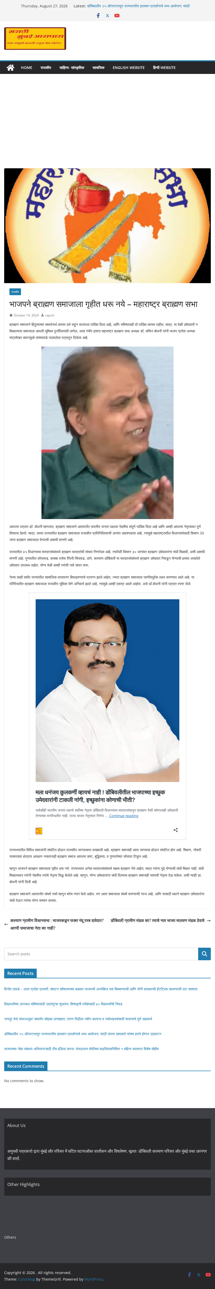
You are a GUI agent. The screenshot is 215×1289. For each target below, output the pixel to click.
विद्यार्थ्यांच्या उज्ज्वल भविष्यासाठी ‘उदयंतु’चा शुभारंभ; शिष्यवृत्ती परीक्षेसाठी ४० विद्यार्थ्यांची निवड (63, 1003)
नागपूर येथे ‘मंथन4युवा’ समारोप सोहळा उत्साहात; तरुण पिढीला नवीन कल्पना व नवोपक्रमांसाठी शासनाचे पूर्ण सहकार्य (78, 1018)
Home (26, 67)
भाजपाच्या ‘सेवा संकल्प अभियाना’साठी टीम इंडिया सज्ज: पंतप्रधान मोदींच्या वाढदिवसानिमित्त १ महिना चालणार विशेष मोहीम (81, 1048)
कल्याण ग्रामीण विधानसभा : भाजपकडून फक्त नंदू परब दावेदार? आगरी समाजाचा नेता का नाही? (57, 924)
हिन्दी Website (164, 67)
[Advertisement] (107, 129)
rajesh (49, 315)
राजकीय (46, 67)
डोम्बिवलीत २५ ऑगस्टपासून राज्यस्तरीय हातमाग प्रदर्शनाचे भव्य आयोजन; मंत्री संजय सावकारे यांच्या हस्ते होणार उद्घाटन (82, 1033)
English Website (129, 67)
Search (204, 954)
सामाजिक (98, 67)
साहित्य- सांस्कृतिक (72, 67)
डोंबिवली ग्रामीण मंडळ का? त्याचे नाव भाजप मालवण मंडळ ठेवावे (158, 920)
